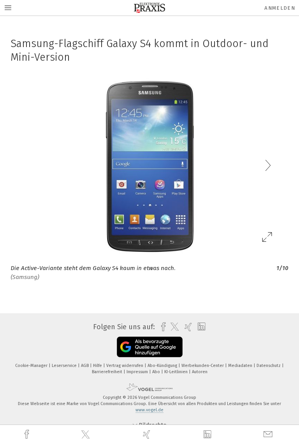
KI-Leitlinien (176, 371)
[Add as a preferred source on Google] (150, 347)
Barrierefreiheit (107, 371)
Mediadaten (240, 365)
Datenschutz (269, 365)
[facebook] (28, 434)
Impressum (138, 371)
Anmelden (279, 8)
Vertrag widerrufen (125, 365)
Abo (156, 371)
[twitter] (86, 434)
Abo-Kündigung (163, 365)
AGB (85, 365)
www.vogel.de (149, 409)
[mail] (269, 434)
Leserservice (65, 365)
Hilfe (98, 365)
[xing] (147, 434)
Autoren (200, 371)
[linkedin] (208, 435)
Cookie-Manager (32, 365)
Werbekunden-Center (203, 365)
